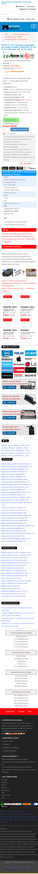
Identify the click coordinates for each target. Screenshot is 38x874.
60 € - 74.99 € (11, 814)
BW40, (28, 450)
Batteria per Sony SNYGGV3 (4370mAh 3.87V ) (15, 471)
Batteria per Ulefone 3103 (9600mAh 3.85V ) (14, 531)
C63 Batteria (21, 661)
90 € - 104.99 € (28, 814)
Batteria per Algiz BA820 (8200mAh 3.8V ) (13, 528)
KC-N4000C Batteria (21, 659)
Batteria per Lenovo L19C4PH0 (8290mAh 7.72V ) (16, 482)
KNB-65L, (4, 455)
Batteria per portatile (16, 289)
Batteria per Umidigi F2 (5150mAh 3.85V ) (13, 474)
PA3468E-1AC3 (10, 330)
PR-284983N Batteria (21, 698)
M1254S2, (4, 445)
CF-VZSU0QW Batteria (21, 644)
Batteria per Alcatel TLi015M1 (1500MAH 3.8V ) (15, 500)
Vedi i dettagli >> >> (27, 164)
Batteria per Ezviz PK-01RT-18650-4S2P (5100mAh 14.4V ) (18, 526)
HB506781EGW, (6, 450)
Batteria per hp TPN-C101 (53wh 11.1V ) (13, 536)
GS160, (10, 455)
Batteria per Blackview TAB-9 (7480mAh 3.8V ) (15, 518)
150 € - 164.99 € (32, 817)
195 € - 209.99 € (23, 819)
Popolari (4, 782)
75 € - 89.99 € (19, 814)
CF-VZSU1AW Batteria (21, 647)
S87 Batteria (21, 664)
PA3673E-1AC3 (26, 100)
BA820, (23, 445)
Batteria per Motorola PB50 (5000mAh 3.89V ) (15, 479)
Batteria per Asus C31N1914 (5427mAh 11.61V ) (15, 487)
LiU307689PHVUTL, (18, 455)
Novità (4, 785)
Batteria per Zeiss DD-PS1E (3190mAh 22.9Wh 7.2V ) (16, 515)
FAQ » (3, 798)
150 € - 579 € (3, 822)
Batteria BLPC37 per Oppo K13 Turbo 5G (13, 594)
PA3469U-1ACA (27, 307)
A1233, (27, 455)
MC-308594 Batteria (21, 686)
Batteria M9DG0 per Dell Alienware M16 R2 (14, 596)
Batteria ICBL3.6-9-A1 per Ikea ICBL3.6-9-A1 (14, 570)
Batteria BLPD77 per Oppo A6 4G (11, 588)
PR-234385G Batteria (21, 695)
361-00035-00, (19, 453)
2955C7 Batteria (21, 683)
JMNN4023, (19, 448)
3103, (28, 445)
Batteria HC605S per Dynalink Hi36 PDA (13, 568)
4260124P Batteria (21, 706)
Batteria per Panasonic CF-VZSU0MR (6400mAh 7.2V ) (17, 466)
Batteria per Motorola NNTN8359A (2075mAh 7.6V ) (16, 464)
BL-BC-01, (27, 453)
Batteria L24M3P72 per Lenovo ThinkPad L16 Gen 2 (16, 555)
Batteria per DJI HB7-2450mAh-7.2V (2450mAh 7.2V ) (17, 484)
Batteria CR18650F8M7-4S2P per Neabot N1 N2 (15, 563)
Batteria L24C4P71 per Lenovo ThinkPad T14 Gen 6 (16, 552)
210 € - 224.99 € (32, 819)
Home (7, 34)
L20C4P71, (11, 453)
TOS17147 (18, 68)
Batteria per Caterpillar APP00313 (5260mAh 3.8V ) (16, 492)
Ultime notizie (6, 795)
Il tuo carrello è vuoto (17, 19)
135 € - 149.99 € (23, 817)
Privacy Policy (8, 741)
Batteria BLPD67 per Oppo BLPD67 (11, 578)
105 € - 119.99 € (4, 817)
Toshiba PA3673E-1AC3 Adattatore (16, 39)
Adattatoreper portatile (21, 34)
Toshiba (12, 89)
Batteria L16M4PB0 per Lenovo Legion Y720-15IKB (16, 581)
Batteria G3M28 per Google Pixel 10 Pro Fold (14, 573)
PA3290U (25, 330)
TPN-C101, (12, 448)
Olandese (32, 869)
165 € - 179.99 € (4, 819)
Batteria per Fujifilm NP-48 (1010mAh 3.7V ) (14, 541)
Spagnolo (6, 869)
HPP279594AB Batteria (21, 703)
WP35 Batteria (21, 656)
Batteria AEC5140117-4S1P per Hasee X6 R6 (14, 557)
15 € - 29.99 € (11, 811)
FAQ (28, 867)
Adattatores (6, 790)
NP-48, (26, 448)
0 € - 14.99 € (3, 811)
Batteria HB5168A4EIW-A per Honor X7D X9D (14, 591)
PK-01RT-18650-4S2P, (14, 445)
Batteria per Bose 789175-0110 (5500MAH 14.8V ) (16, 497)
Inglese (14, 869)
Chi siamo (30, 6)
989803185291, (20, 450)
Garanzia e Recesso (10, 751)
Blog (3, 793)
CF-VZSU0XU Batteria (21, 642)
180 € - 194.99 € (13, 819)
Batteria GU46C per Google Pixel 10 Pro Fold (14, 575)
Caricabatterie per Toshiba (13, 37)
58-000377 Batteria (21, 678)
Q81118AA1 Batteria (21, 700)
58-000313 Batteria (21, 681)
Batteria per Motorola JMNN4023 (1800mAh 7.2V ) (16, 538)
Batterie (4, 787)
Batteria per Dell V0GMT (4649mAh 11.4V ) (14, 477)
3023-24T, (4, 453)
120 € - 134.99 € (13, 817)
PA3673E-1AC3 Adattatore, (11, 234)
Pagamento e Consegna (27, 9)
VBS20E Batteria (21, 636)
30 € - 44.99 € (19, 811)
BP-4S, (13, 450)
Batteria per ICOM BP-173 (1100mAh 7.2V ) (14, 507)
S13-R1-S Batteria (21, 676)
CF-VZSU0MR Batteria (21, 639)
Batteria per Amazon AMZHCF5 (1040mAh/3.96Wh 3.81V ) (18, 533)
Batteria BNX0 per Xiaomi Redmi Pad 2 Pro (14, 565)
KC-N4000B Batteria (21, 666)
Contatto (20, 6)
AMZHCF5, (5, 448)
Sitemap (4, 780)
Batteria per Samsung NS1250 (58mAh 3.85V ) (15, 520)
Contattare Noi (10, 134)
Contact (19, 867)
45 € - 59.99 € (3, 814)
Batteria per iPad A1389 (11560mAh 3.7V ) (14, 495)
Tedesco (23, 869)
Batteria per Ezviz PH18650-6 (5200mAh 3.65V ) (15, 469)
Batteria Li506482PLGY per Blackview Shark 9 (14, 583)
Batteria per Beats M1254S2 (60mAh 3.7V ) (14, 523)
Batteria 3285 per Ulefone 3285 (10, 586)
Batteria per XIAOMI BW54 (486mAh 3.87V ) (14, 489)
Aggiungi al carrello (19, 129)
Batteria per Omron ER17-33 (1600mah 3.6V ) (14, 510)
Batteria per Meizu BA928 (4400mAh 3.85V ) (14, 513)
